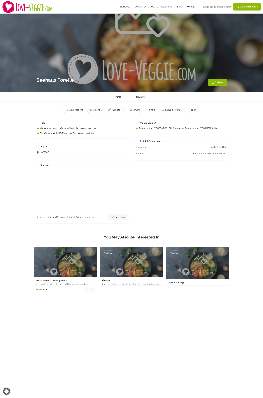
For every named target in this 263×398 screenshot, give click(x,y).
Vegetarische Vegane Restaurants (153, 6)
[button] (6, 391)
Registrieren (225, 7)
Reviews (141, 97)
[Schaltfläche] (92, 289)
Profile (118, 97)
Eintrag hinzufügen (249, 7)
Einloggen (208, 7)
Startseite (125, 6)
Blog (179, 6)
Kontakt (191, 6)
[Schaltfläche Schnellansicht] (86, 289)
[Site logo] (27, 6)
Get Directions (118, 217)
